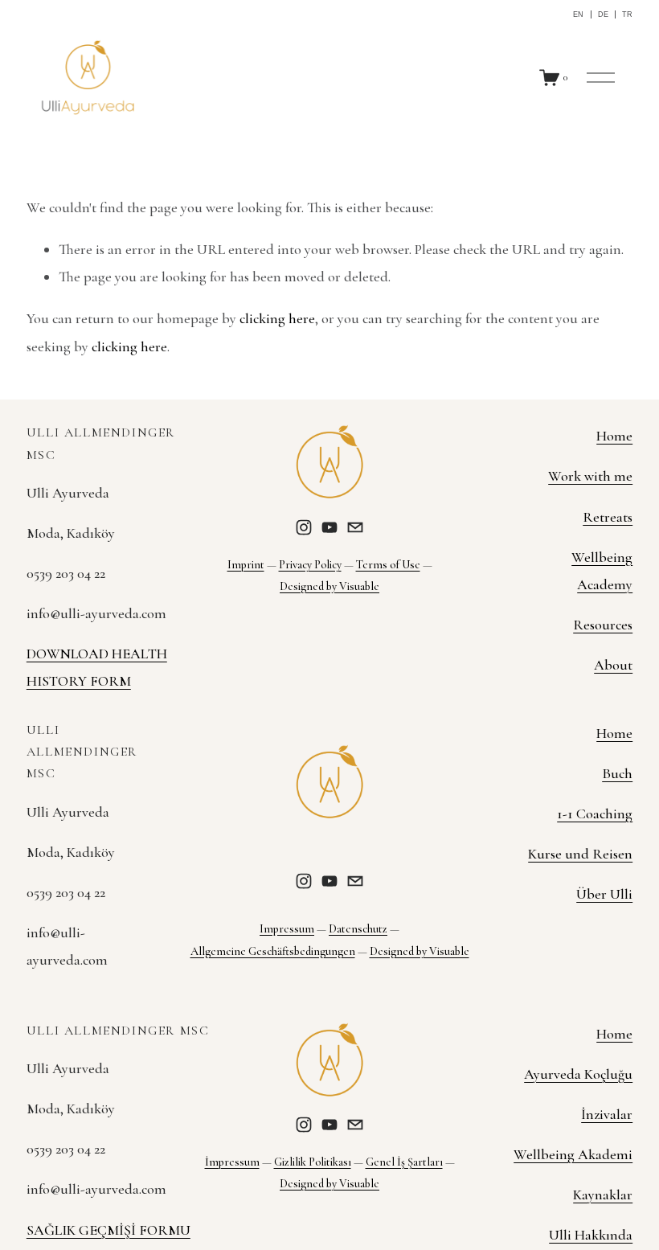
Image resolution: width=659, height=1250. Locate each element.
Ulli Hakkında (590, 1235)
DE (603, 14)
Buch (617, 773)
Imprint (245, 565)
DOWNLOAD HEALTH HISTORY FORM (97, 667)
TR (627, 14)
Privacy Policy (310, 565)
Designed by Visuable (329, 586)
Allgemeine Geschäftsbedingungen (272, 951)
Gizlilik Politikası (312, 1162)
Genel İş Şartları (404, 1162)
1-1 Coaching (594, 813)
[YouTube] (329, 527)
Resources (602, 624)
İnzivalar (606, 1114)
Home (614, 436)
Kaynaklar (602, 1194)
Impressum (287, 929)
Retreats (607, 517)
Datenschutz (358, 929)
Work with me (590, 476)
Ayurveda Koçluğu (578, 1074)
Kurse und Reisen (580, 854)
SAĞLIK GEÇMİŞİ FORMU (108, 1230)
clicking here (277, 318)
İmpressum (232, 1162)
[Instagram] (304, 527)
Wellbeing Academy (601, 570)
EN (578, 14)
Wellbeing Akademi (573, 1154)
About (613, 665)
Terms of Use (388, 565)
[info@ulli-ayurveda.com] (355, 527)
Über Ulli (604, 894)
